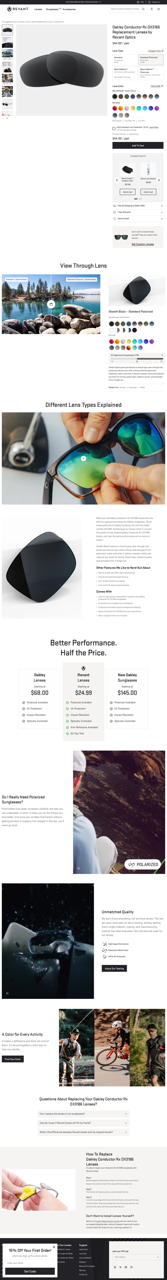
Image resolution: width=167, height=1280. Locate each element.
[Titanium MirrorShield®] (120, 115)
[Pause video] (78, 868)
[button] (38, 9)
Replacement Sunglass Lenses (19, 22)
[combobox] (128, 9)
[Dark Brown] (120, 96)
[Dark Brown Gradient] (144, 96)
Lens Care (83, 1254)
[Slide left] (7, 22)
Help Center (83, 1249)
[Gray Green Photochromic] (123, 330)
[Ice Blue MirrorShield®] (144, 108)
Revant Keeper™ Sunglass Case (127, 180)
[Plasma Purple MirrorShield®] (156, 108)
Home (4, 22)
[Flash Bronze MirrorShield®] (126, 115)
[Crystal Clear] (111, 330)
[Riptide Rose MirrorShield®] (140, 347)
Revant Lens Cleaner (148, 179)
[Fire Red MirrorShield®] (120, 108)
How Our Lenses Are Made (63, 1254)
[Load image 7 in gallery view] (7, 103)
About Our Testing (114, 968)
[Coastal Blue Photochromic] (128, 330)
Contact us (156, 2)
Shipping (82, 1262)
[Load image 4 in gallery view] (7, 66)
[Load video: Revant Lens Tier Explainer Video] (83, 458)
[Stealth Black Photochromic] (117, 330)
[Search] (143, 9)
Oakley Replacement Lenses (42, 22)
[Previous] (117, 180)
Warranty (82, 1270)
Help (142, 2)
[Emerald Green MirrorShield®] (138, 108)
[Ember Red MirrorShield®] (128, 347)
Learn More (154, 127)
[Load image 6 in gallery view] (7, 91)
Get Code (30, 1271)
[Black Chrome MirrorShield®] (114, 115)
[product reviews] (149, 44)
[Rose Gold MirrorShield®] (126, 108)
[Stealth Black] (114, 96)
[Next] (158, 180)
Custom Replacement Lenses (107, 1221)
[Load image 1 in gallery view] (7, 29)
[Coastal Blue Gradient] (156, 96)
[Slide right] (7, 118)
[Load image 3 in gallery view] (7, 54)
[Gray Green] (126, 96)
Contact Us (83, 1275)
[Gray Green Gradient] (150, 96)
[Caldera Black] (134, 330)
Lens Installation (85, 1258)
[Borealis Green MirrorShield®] (134, 347)
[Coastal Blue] (132, 96)
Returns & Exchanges (87, 1266)
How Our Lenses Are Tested (63, 1258)
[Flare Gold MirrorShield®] (132, 108)
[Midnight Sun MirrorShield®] (114, 108)
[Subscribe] (158, 1257)
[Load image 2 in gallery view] (7, 42)
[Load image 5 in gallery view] (7, 79)
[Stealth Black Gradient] (138, 96)
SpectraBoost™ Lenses (61, 1249)
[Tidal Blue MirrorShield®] (150, 108)
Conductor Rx (59, 22)
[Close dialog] (54, 1247)
